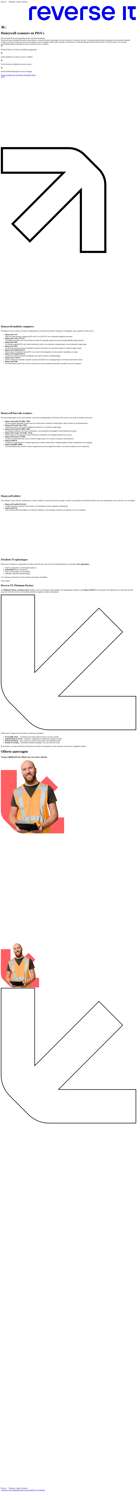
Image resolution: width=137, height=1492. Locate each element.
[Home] (68, 23)
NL (5, 28)
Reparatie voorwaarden (25, 1490)
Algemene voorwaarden (9, 1490)
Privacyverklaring (39, 1490)
